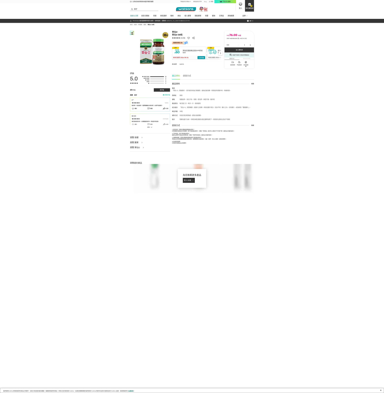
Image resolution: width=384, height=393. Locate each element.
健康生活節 (134, 16)
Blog (205, 1)
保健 (154, 16)
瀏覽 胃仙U (135, 147)
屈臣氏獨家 (145, 16)
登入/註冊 (187, 180)
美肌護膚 (163, 16)
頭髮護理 (198, 16)
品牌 (244, 16)
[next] (220, 53)
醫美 (172, 16)
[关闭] (381, 390)
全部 (131, 95)
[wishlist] (188, 37)
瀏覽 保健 (134, 137)
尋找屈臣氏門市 (197, 1)
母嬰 (206, 16)
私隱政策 (131, 391)
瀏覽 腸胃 (134, 142)
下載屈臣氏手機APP (185, 1)
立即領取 (201, 58)
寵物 (213, 16)
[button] (249, 6)
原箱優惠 (231, 16)
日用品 (221, 16)
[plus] (250, 45)
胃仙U (175, 32)
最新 (135, 95)
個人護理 (187, 16)
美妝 (179, 16)
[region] (192, 390)
